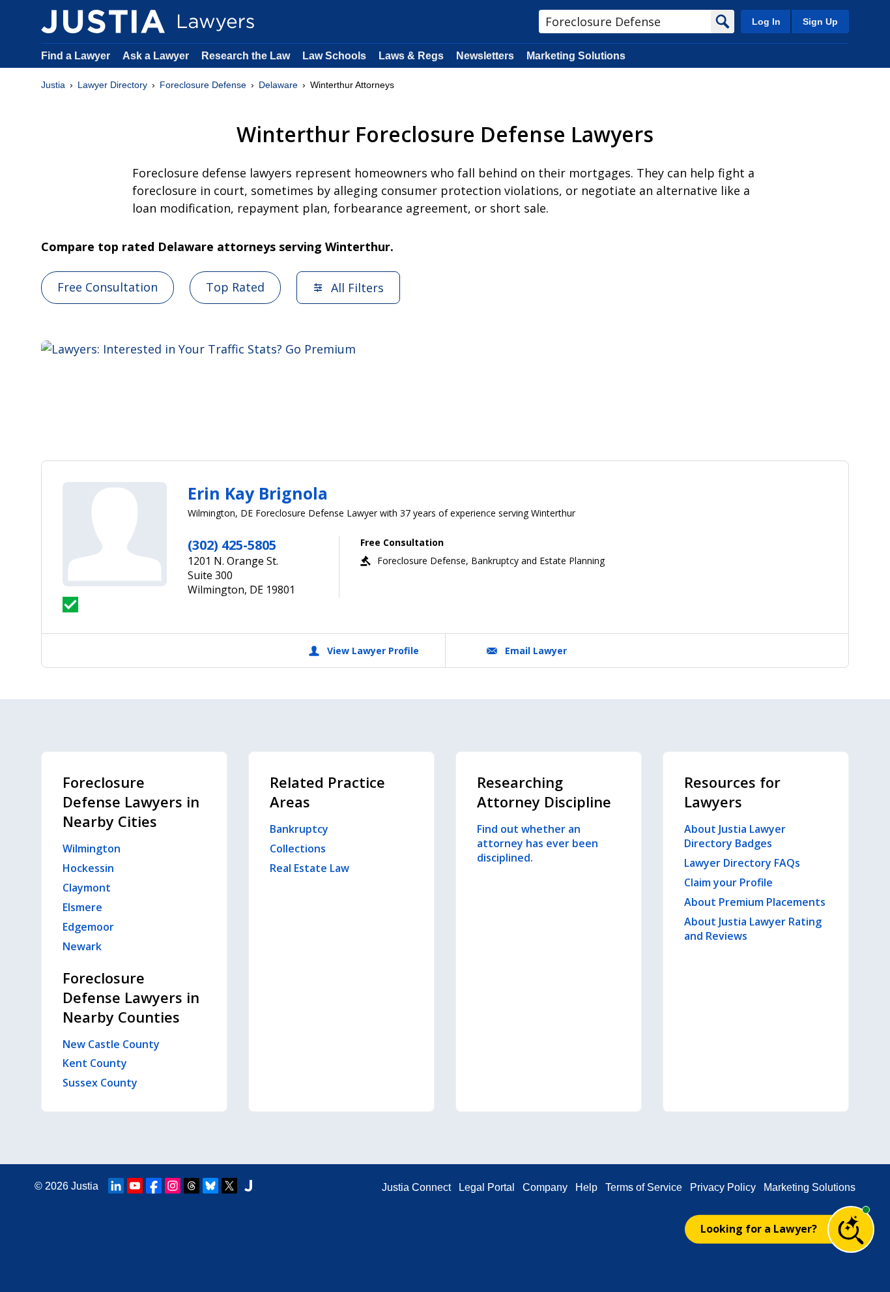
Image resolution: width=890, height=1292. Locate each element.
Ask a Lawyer (157, 55)
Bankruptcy (299, 829)
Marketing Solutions (575, 55)
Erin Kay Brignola (258, 493)
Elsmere (82, 907)
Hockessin (88, 868)
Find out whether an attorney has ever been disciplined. (537, 843)
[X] (229, 1186)
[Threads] (191, 1186)
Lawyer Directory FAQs (742, 863)
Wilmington (92, 848)
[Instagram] (172, 1186)
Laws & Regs (411, 55)
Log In (766, 21)
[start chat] (850, 1229)
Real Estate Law (309, 868)
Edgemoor (88, 927)
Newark (82, 946)
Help (586, 1187)
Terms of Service (643, 1187)
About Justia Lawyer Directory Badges (735, 836)
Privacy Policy (723, 1187)
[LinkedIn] (116, 1186)
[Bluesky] (210, 1186)
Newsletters (485, 55)
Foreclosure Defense (203, 85)
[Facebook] (154, 1186)
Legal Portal (487, 1187)
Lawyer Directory (112, 85)
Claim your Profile (728, 882)
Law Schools (334, 55)
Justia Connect (416, 1187)
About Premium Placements (754, 902)
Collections (298, 848)
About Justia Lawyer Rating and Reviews (753, 928)
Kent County (95, 1063)
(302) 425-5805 (232, 545)
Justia (53, 85)
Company (545, 1187)
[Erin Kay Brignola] (115, 534)
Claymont (87, 887)
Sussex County (100, 1082)
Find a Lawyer (75, 55)
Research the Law (245, 55)
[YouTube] (135, 1186)
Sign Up (820, 21)
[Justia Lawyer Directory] (103, 21)
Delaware (278, 85)
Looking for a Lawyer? (758, 1229)
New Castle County (111, 1044)
